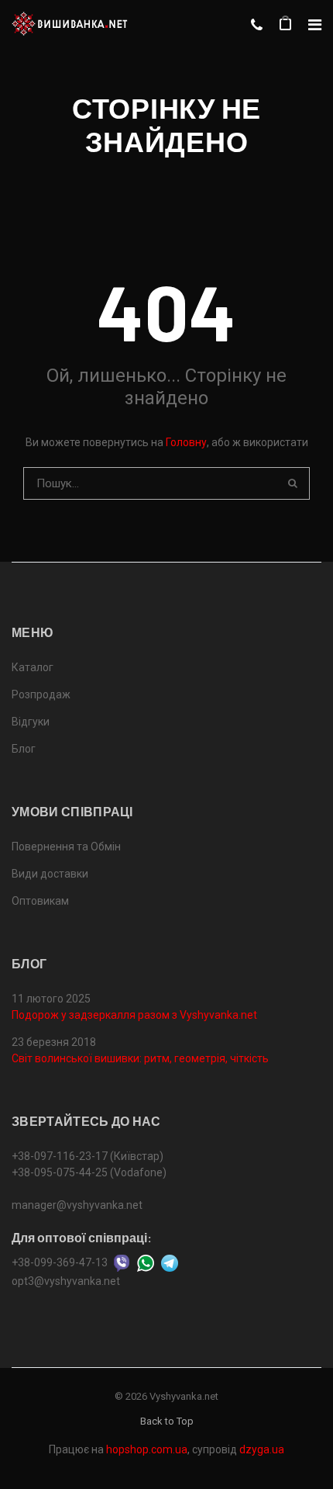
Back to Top (167, 1421)
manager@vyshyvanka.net (77, 1205)
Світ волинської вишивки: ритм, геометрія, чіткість (140, 1058)
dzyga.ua (261, 1449)
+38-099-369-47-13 (60, 1261)
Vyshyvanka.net (183, 1396)
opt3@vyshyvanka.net (66, 1281)
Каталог (32, 667)
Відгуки (31, 721)
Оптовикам (40, 901)
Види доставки (50, 873)
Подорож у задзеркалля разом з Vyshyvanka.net (134, 1015)
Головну (186, 442)
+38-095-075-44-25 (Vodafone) (89, 1172)
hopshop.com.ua (146, 1449)
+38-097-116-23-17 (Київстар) (87, 1156)
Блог (24, 749)
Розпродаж (41, 694)
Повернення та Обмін (66, 846)
